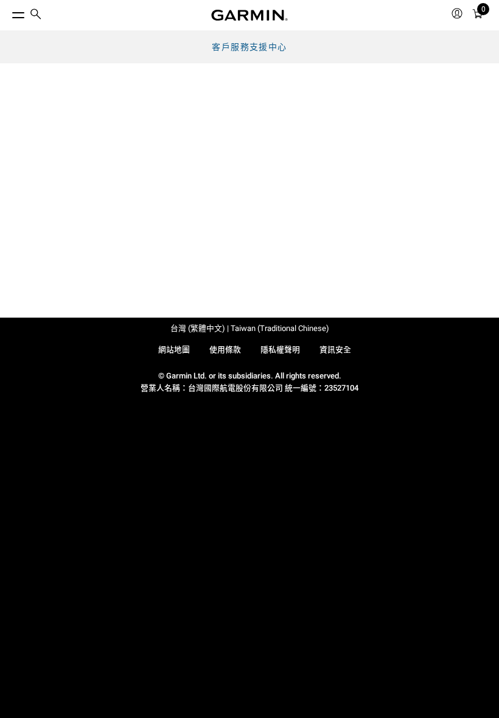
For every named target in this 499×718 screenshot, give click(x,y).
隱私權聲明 (280, 349)
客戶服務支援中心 (249, 47)
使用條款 (225, 349)
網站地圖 (174, 349)
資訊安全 (335, 349)
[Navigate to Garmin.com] (249, 15)
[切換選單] (7, 12)
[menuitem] (36, 15)
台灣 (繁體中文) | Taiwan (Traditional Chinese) (249, 328)
